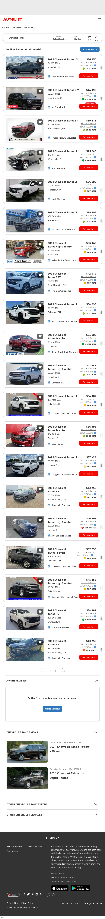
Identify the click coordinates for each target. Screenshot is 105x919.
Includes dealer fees (88, 62)
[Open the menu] (99, 19)
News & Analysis (14, 846)
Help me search (90, 49)
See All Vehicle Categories (63, 881)
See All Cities (57, 873)
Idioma (13, 894)
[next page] (62, 671)
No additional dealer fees (86, 552)
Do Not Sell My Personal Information (22, 907)
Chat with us (12, 851)
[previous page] (42, 671)
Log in (51, 895)
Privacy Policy (27, 903)
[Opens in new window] (59, 888)
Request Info (89, 75)
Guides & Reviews (34, 846)
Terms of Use (13, 903)
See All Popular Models (63, 877)
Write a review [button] (52, 708)
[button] (89, 37)
